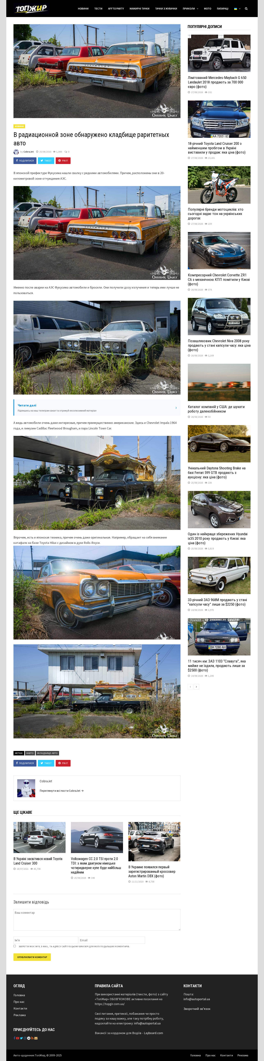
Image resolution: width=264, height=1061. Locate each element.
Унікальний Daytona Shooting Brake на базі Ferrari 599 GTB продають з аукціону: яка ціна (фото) (217, 472)
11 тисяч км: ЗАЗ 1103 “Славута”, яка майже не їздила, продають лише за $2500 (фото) (217, 665)
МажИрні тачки (139, 8)
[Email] (36, 1038)
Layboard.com (153, 1033)
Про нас (18, 1002)
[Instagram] (25, 1038)
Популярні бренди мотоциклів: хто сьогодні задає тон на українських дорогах (215, 214)
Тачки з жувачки (166, 8)
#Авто (30, 753)
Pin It (65, 160)
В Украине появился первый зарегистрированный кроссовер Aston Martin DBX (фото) (151, 871)
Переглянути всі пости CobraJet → (62, 790)
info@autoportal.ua (147, 1023)
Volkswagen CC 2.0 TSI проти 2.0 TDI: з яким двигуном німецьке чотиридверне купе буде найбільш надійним (96, 865)
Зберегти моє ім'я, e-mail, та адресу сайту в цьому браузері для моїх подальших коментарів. (74, 946)
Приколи (189, 8)
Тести (98, 8)
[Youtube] (18, 1038)
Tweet (48, 160)
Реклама (19, 1015)
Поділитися (26, 160)
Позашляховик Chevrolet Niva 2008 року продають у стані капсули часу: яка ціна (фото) (219, 345)
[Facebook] (14, 1038)
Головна (19, 995)
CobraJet (29, 151)
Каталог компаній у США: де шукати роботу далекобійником (216, 409)
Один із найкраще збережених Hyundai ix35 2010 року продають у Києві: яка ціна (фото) (217, 538)
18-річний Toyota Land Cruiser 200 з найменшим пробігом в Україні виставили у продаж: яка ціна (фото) (217, 148)
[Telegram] (29, 1038)
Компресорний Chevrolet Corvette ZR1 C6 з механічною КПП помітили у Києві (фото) (219, 279)
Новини (83, 8)
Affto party (116, 8)
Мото (207, 8)
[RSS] (32, 1038)
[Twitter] (22, 1038)
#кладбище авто (47, 753)
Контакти (20, 1008)
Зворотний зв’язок (197, 1009)
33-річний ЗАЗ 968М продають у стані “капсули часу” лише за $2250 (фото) (217, 602)
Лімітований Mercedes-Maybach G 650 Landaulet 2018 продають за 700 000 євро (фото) (217, 82)
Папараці (222, 8)
